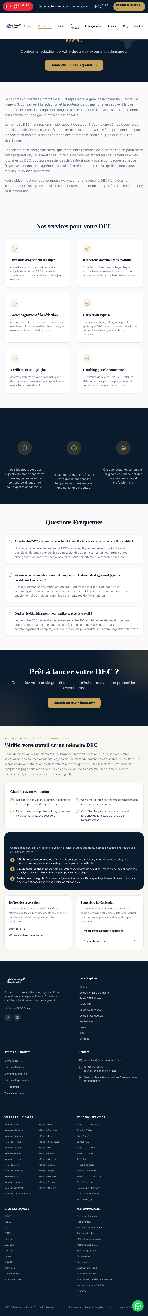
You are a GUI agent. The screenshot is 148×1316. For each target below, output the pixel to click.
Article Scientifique (86, 1170)
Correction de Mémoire (88, 1188)
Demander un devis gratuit (71, 65)
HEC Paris (9, 1216)
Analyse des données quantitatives (94, 1279)
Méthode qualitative (87, 1250)
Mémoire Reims (46, 1153)
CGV (109, 1307)
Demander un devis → (128, 6)
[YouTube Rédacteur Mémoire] (17, 1017)
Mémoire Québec (47, 1188)
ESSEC (7, 1221)
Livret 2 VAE (83, 1141)
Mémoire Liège (46, 1170)
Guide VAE (85, 1004)
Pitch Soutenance (86, 1182)
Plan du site (75, 1307)
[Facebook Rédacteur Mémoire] (8, 1017)
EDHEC (8, 1233)
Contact (139, 26)
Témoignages (93, 26)
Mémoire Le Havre (13, 1159)
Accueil (28, 26)
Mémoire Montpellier (14, 1147)
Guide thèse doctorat (91, 1015)
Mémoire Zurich (47, 1182)
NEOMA (8, 1262)
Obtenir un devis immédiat (74, 703)
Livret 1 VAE (83, 1136)
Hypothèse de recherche (89, 1227)
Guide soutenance (90, 1009)
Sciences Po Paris (13, 1279)
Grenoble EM (10, 1267)
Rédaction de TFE (86, 1147)
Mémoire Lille (45, 1136)
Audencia (9, 1244)
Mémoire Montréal (13, 1188)
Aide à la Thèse (84, 1130)
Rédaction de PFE (86, 1153)
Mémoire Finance (14, 1067)
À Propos (74, 26)
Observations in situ (87, 1267)
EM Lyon (8, 1239)
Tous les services (14, 1093)
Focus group (83, 1262)
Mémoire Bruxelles (13, 1170)
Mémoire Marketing (15, 1073)
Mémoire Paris (11, 1124)
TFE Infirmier (11, 1086)
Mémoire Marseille (13, 1130)
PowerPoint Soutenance (89, 1176)
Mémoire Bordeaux (13, 1136)
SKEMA (8, 1250)
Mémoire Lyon (46, 1124)
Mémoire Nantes (12, 1141)
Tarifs (61, 26)
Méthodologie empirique (89, 1239)
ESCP (7, 1227)
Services (43, 26)
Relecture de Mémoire (88, 1193)
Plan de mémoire (85, 1233)
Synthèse (81, 1291)
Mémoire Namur (12, 1176)
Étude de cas (83, 1256)
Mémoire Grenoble (48, 1159)
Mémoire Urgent (85, 1199)
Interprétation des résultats (90, 1285)
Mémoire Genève (47, 1176)
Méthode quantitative (88, 1244)
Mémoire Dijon (11, 1164)
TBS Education (11, 1273)
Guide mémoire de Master (94, 992)
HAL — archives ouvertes (24, 935)
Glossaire (111, 26)
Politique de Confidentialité (130, 1307)
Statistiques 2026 (89, 1021)
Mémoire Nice (46, 1147)
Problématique (84, 1221)
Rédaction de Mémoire (88, 1124)
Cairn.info (15, 928)
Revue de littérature (87, 1216)
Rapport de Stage (85, 1164)
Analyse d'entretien (86, 1273)
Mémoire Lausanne (14, 1182)
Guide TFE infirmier (90, 998)
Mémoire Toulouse (48, 1130)
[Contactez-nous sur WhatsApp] (138, 1306)
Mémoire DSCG (13, 1060)
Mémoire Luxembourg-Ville (17, 1193)
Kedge (7, 1256)
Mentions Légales (94, 1307)
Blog (126, 26)
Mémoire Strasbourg (49, 1141)
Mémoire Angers (47, 1164)
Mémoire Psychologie (16, 1080)
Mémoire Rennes (12, 1153)
